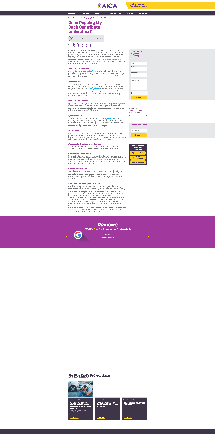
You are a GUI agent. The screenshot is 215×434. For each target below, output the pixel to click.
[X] (86, 45)
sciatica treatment (110, 60)
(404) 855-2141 (138, 5)
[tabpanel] (80, 400)
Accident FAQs (133, 109)
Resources (143, 13)
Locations (130, 13)
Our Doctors (72, 13)
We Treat (86, 13)
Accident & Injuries (114, 13)
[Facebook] (78, 45)
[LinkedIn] (74, 45)
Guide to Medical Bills (134, 112)
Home (70, 18)
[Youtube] (90, 45)
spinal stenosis (110, 118)
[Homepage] (107, 5)
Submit (138, 97)
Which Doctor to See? (135, 115)
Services (98, 13)
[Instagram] (82, 45)
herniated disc (94, 88)
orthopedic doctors (74, 58)
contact (82, 210)
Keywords (133, 128)
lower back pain (87, 71)
